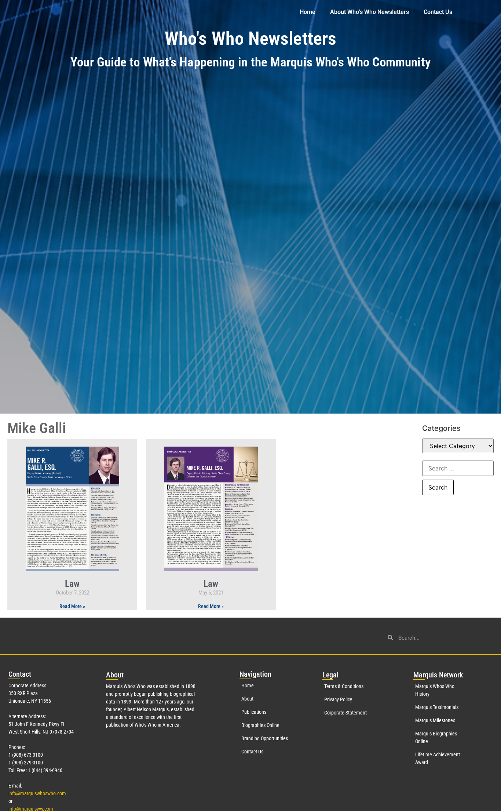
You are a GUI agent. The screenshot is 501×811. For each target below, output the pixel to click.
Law (72, 583)
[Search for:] (458, 468)
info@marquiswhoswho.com (37, 793)
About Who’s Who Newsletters (369, 11)
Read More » (72, 606)
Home (307, 11)
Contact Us (438, 11)
